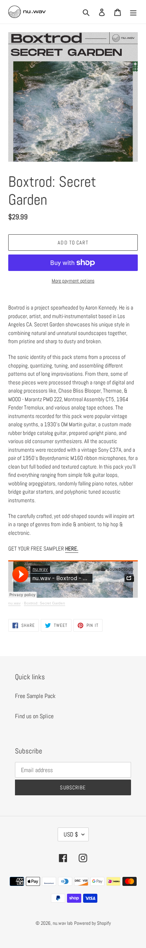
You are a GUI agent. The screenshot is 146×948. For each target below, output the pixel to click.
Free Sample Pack (35, 696)
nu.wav (14, 603)
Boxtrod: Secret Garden (44, 603)
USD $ (71, 834)
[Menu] (133, 12)
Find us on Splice (34, 716)
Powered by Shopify (92, 923)
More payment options (73, 280)
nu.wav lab (63, 923)
